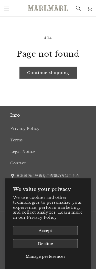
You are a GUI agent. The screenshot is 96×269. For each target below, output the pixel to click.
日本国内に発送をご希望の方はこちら (48, 175)
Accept (45, 230)
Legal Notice (22, 151)
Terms (16, 140)
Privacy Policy (24, 128)
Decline (45, 243)
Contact (18, 163)
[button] (6, 8)
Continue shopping (48, 72)
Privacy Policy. (42, 217)
